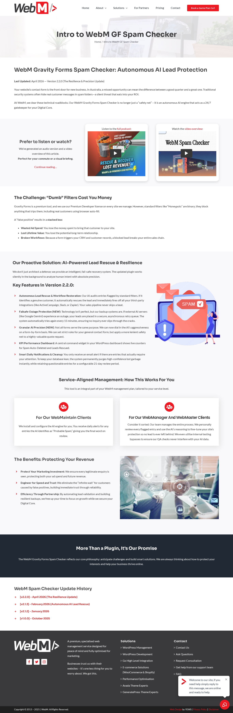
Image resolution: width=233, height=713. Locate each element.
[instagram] (44, 662)
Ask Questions (184, 654)
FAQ (178, 673)
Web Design (176, 709)
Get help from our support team (194, 667)
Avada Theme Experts (135, 685)
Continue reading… (45, 166)
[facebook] (29, 662)
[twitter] (37, 662)
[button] (116, 597)
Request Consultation (189, 660)
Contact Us (182, 647)
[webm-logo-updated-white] (36, 640)
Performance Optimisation (138, 678)
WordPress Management (137, 647)
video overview (193, 128)
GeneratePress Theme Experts (140, 692)
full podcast (124, 128)
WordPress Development (137, 654)
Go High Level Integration (138, 660)
